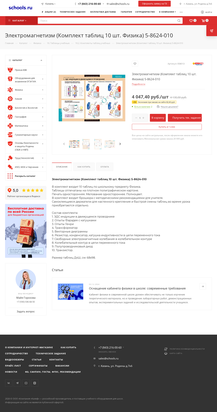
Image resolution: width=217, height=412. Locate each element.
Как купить (84, 166)
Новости (11, 371)
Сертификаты (38, 365)
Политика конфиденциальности (187, 349)
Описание (61, 166)
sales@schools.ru (119, 3)
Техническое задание (51, 353)
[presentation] (63, 144)
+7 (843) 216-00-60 (89, 3)
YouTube (26, 383)
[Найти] (179, 20)
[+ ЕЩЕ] (183, 11)
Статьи (37, 359)
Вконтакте (8, 383)
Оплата (105, 166)
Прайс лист (13, 365)
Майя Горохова (25, 297)
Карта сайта (176, 353)
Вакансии (62, 365)
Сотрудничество (16, 353)
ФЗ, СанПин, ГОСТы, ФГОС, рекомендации (53, 371)
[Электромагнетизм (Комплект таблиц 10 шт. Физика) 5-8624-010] (92, 98)
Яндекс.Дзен (34, 383)
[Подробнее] (203, 286)
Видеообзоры (14, 359)
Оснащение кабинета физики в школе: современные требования (137, 288)
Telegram (17, 383)
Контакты (56, 359)
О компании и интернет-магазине (29, 347)
